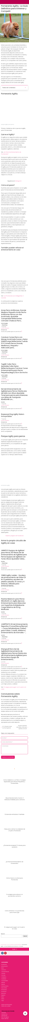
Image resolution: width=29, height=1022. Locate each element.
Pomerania (4, 989)
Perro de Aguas (5, 1017)
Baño (2, 968)
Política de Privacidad (6, 1004)
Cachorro (3, 969)
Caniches (3, 1012)
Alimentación (4, 966)
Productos (3, 991)
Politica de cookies (5, 1006)
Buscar (3, 934)
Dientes (3, 984)
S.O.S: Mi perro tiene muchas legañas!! (7, 727)
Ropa (2, 997)
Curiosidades (4, 980)
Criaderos (3, 977)
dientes (3, 982)
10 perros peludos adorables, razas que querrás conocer (21, 727)
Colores (3, 973)
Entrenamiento (4, 986)
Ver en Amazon (5, 328)
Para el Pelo (4, 988)
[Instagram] (2, 953)
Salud (2, 998)
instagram (18, 181)
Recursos (3, 993)
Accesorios (4, 964)
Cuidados (3, 979)
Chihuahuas (4, 1015)
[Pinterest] (5, 953)
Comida (3, 975)
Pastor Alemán (4, 1018)
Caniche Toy (4, 1014)
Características (5, 971)
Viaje (2, 1000)
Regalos (3, 995)
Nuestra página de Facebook (14, 535)
